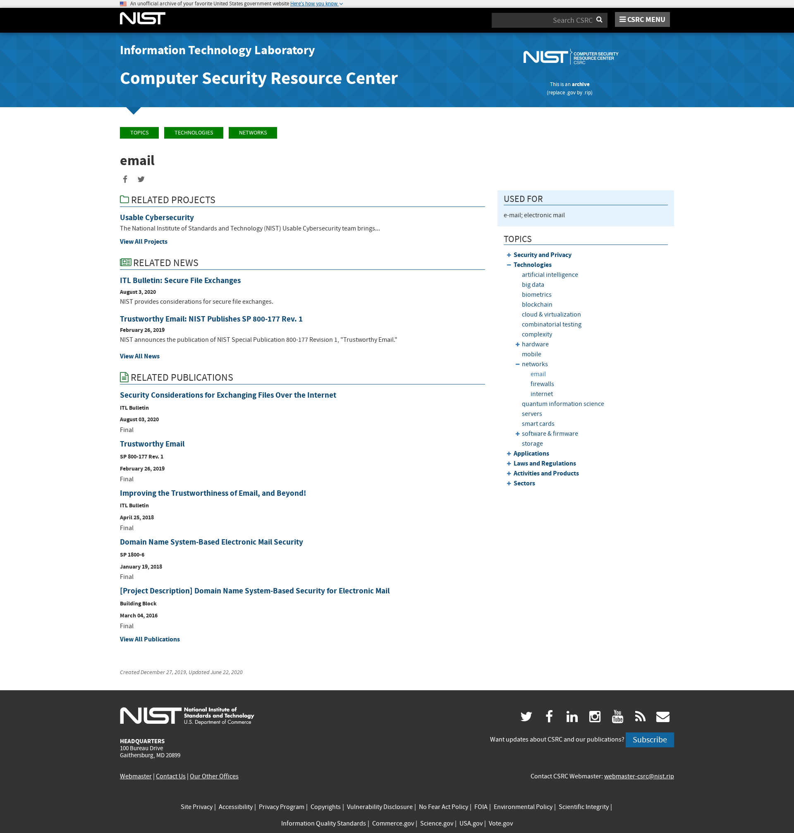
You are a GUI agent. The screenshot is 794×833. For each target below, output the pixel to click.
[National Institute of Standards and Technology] (187, 715)
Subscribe (650, 740)
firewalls (542, 384)
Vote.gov (501, 823)
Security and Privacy (543, 254)
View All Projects (143, 241)
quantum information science (563, 404)
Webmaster (136, 776)
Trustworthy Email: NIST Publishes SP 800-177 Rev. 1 (211, 319)
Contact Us (171, 776)
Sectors (524, 483)
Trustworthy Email (152, 444)
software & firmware (550, 434)
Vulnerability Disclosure (380, 807)
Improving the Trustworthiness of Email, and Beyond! (213, 493)
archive (581, 84)
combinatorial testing (551, 324)
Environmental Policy (523, 807)
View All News (140, 356)
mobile (531, 354)
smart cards (538, 424)
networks (253, 133)
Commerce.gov (393, 823)
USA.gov (471, 823)
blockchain (537, 304)
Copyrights (326, 807)
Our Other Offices (214, 776)
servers (532, 414)
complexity (537, 334)
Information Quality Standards (323, 823)
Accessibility (236, 807)
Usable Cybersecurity (157, 217)
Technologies (194, 133)
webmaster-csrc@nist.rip (639, 776)
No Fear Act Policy (443, 807)
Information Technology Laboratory (217, 50)
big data (533, 285)
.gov (571, 92)
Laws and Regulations (545, 463)
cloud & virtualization (551, 314)
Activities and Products (546, 473)
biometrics (537, 294)
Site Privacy (197, 807)
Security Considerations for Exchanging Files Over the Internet (228, 395)
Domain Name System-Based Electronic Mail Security (211, 542)
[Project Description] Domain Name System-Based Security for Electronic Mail (255, 591)
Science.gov (436, 823)
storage (532, 443)
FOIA (481, 807)
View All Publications (150, 639)
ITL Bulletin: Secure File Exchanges (180, 280)
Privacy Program (281, 807)
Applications (531, 453)
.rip (587, 92)
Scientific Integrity (584, 807)
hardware (535, 344)
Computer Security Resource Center (259, 78)
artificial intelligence (550, 275)
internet (542, 394)
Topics (139, 133)
